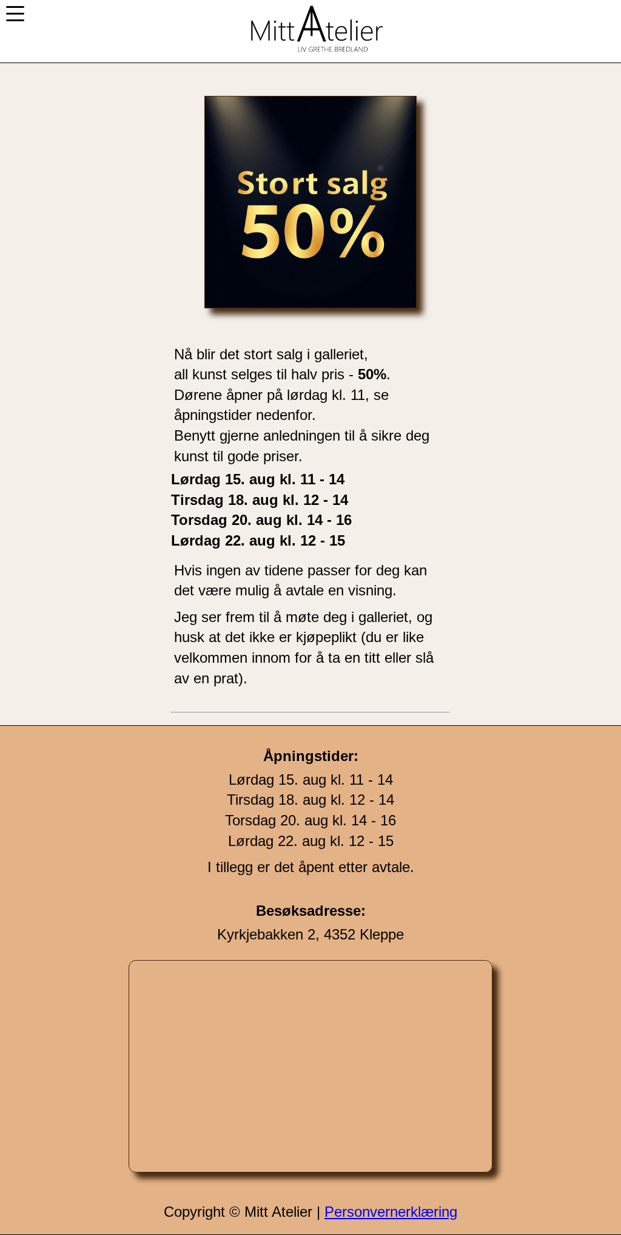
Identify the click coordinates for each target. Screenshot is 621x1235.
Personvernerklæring (390, 1211)
